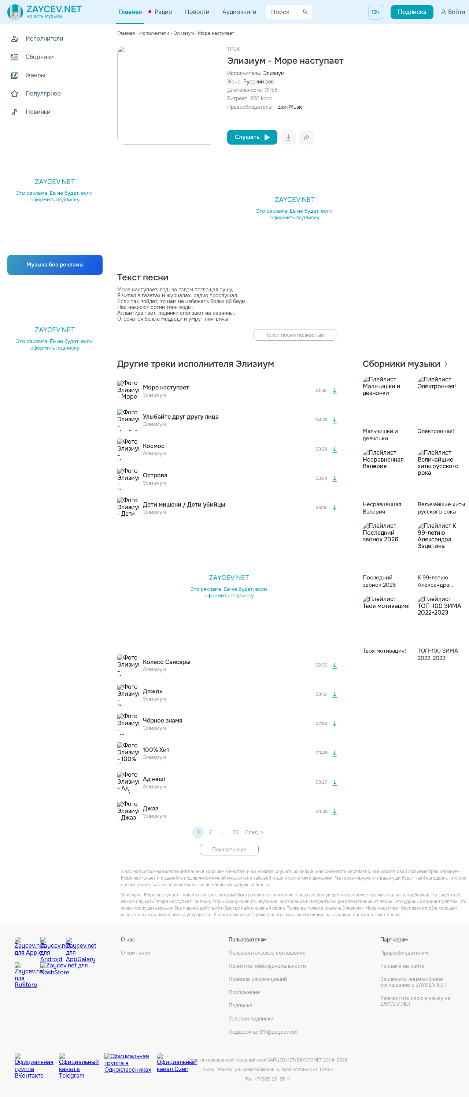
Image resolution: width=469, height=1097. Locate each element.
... (223, 832)
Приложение (244, 992)
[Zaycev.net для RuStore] (26, 975)
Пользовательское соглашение (267, 953)
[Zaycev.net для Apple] (26, 948)
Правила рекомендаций (258, 979)
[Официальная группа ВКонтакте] (37, 1060)
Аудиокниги (239, 12)
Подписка (240, 1005)
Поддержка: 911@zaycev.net (263, 1032)
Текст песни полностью (295, 335)
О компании (135, 953)
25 (235, 832)
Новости (197, 12)
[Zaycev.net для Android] (51, 948)
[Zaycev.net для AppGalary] (77, 948)
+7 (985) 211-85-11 (272, 1079)
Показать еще (229, 849)
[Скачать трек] (335, 391)
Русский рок (258, 81)
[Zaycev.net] (44, 12)
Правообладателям (404, 953)
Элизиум (274, 73)
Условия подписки (251, 1019)
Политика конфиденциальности (267, 966)
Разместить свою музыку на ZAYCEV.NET (415, 1001)
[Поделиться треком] (306, 137)
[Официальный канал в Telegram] (81, 1060)
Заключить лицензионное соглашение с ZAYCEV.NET (413, 982)
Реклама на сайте (402, 966)
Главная (130, 12)
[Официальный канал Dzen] (177, 1060)
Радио (163, 12)
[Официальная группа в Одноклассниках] (130, 1060)
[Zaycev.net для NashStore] (64, 975)
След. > (254, 832)
